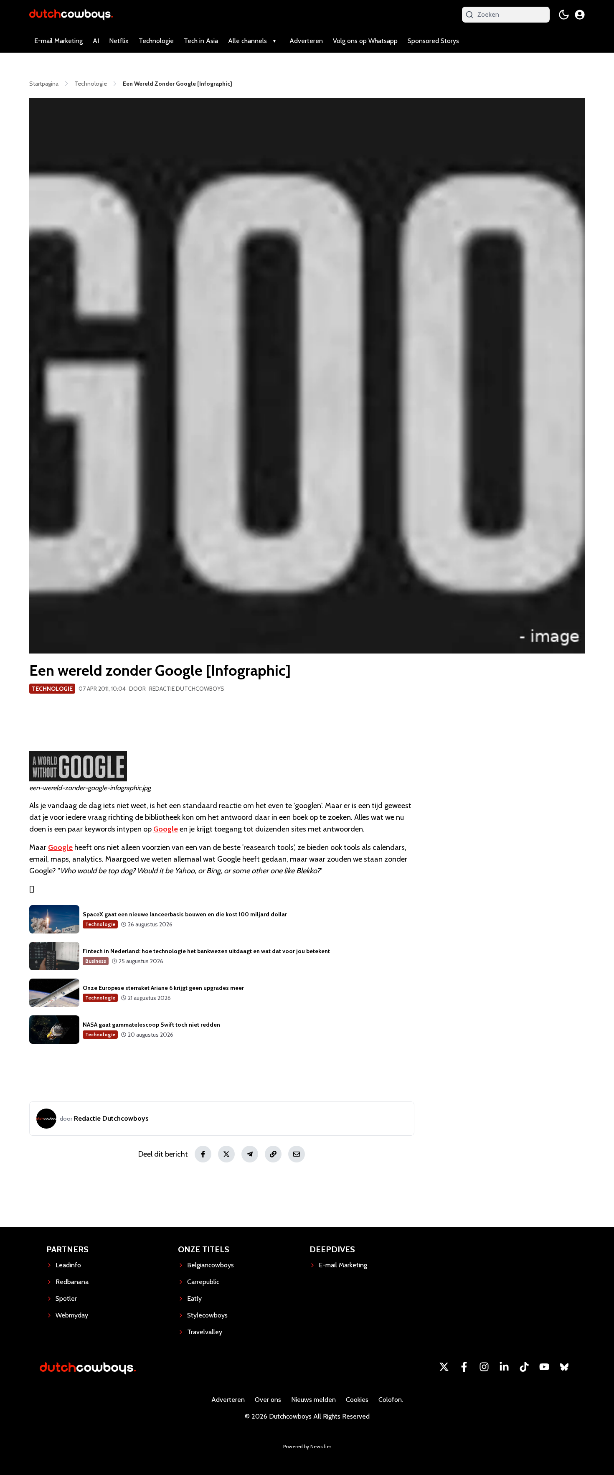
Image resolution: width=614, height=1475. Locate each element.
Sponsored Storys (433, 41)
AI (96, 41)
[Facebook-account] (464, 1367)
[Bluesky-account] (564, 1367)
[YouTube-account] (544, 1367)
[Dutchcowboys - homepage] (71, 14)
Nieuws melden (313, 1400)
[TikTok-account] (524, 1367)
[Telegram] (249, 1154)
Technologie (156, 41)
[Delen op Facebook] (203, 1154)
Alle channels (247, 41)
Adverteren (306, 41)
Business (95, 961)
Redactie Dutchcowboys (186, 688)
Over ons (268, 1400)
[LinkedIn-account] (504, 1367)
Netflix (119, 41)
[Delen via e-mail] (296, 1154)
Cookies (357, 1400)
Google (165, 829)
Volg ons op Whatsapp (365, 41)
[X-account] (444, 1367)
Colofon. (390, 1400)
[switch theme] (564, 14)
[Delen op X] (226, 1154)
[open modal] (580, 15)
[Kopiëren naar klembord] (273, 1154)
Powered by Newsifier (307, 1446)
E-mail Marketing (58, 41)
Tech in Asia (201, 41)
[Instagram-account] (484, 1367)
